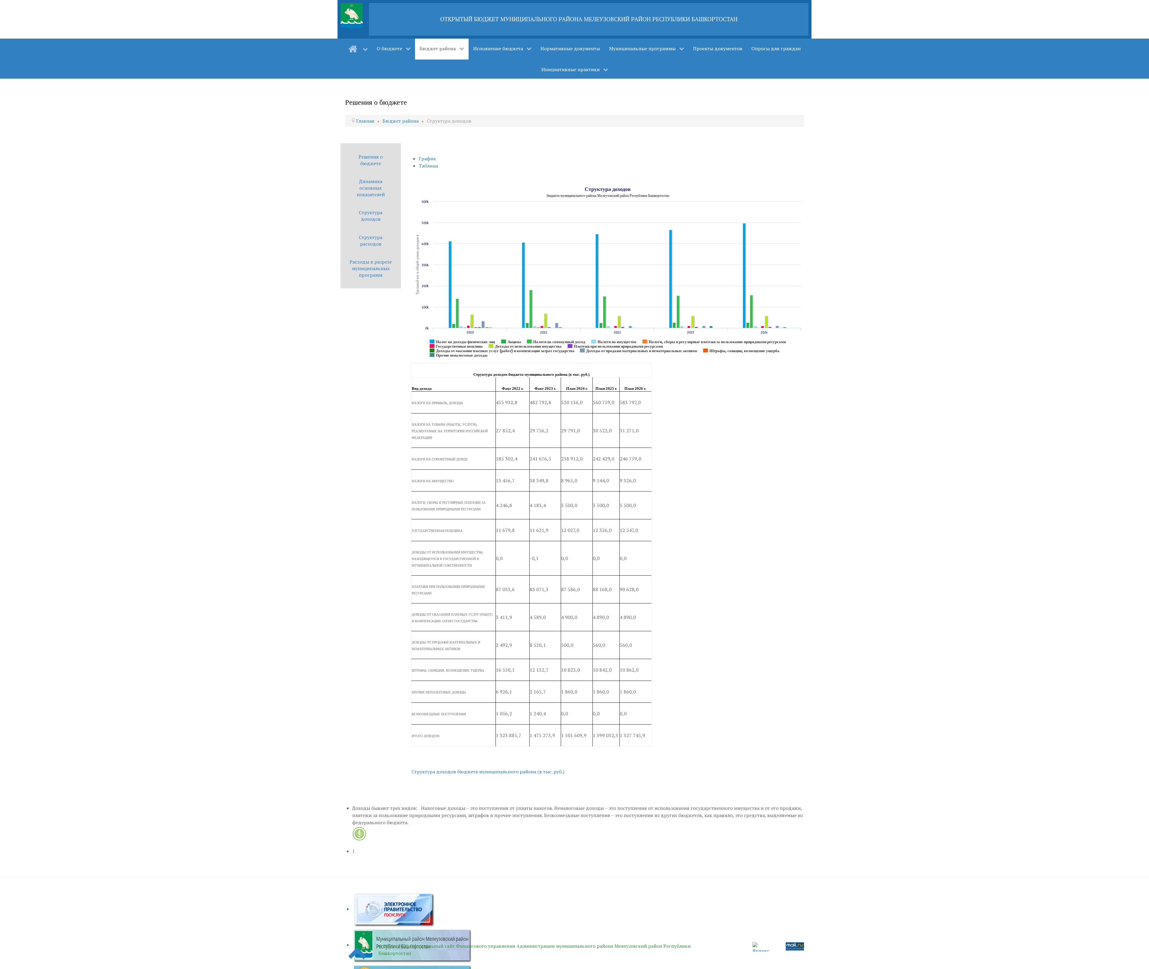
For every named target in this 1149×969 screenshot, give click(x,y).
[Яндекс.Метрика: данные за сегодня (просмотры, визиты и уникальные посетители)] (762, 947)
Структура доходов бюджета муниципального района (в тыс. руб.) (487, 771)
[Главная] (358, 49)
